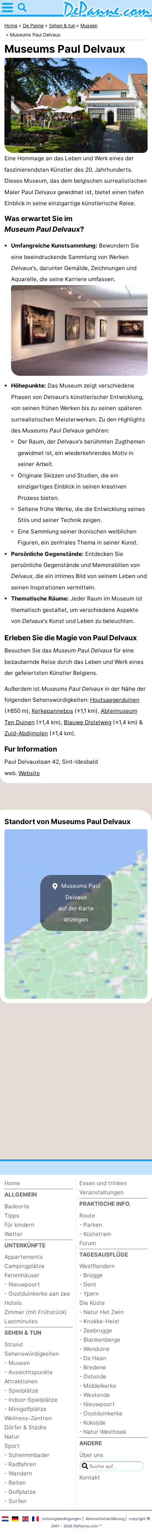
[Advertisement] (76, 796)
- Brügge (91, 1275)
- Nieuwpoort (22, 1284)
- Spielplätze (21, 1390)
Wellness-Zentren (28, 1418)
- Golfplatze (20, 1491)
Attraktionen (21, 1381)
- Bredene (92, 1367)
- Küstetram (95, 1233)
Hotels (13, 1302)
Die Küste (92, 1302)
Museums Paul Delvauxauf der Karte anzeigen (79, 902)
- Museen (17, 1362)
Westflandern (97, 1265)
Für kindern (19, 1224)
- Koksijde (92, 1422)
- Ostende (92, 1376)
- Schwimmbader (26, 1454)
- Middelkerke (97, 1385)
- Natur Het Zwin (101, 1312)
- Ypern (89, 1293)
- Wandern (18, 1473)
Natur (12, 1436)
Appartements (23, 1256)
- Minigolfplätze (25, 1408)
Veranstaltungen (101, 1192)
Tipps (11, 1215)
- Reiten (15, 1482)
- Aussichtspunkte (28, 1372)
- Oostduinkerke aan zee (37, 1293)
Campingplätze (24, 1265)
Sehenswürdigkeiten (31, 1353)
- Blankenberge (99, 1339)
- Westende (94, 1394)
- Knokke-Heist (99, 1321)
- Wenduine (94, 1348)
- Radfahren (20, 1464)
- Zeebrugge (95, 1330)
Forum (87, 1243)
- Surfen (15, 1501)
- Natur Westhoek (102, 1431)
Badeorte (17, 1206)
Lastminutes (21, 1321)
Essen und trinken (103, 1183)
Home (12, 1183)
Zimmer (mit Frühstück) (35, 1312)
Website (29, 773)
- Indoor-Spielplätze (31, 1399)
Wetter (13, 1233)
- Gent (87, 1284)
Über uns (91, 1454)
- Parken (90, 1224)
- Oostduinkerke (100, 1413)
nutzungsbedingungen (61, 1518)
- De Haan (92, 1358)
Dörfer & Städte (25, 1427)
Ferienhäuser (21, 1275)
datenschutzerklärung (105, 1518)
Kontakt (89, 1477)
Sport (12, 1445)
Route (87, 1215)
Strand (13, 1344)
